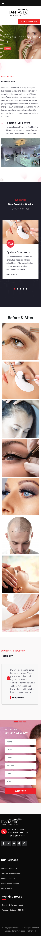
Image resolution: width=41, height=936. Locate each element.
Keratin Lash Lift (8, 878)
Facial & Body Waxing (10, 883)
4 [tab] (23, 289)
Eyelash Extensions (9, 868)
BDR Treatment (7, 888)
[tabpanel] (20, 249)
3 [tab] (20, 289)
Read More (10, 274)
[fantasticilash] (20, 11)
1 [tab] (14, 289)
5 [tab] (26, 289)
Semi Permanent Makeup (11, 873)
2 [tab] (17, 289)
